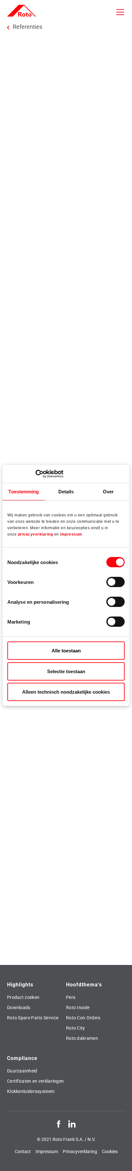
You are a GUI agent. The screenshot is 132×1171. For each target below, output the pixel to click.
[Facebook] (58, 1123)
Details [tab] (66, 491)
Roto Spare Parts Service (32, 1017)
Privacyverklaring (80, 1151)
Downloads (18, 1007)
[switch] (115, 582)
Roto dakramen (82, 1038)
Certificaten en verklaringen (35, 1081)
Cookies (110, 1151)
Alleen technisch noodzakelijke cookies (66, 692)
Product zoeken (23, 997)
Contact (23, 1151)
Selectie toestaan (66, 671)
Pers (70, 997)
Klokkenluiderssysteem (30, 1091)
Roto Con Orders (83, 1017)
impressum (71, 534)
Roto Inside (77, 1007)
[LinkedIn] (71, 1123)
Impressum (47, 1151)
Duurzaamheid (22, 1070)
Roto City (75, 1028)
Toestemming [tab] (23, 491)
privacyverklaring (35, 534)
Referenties (27, 27)
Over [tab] (108, 491)
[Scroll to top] (121, 1160)
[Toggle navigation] (120, 12)
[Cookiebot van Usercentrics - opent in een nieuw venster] (35, 474)
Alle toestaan (66, 650)
